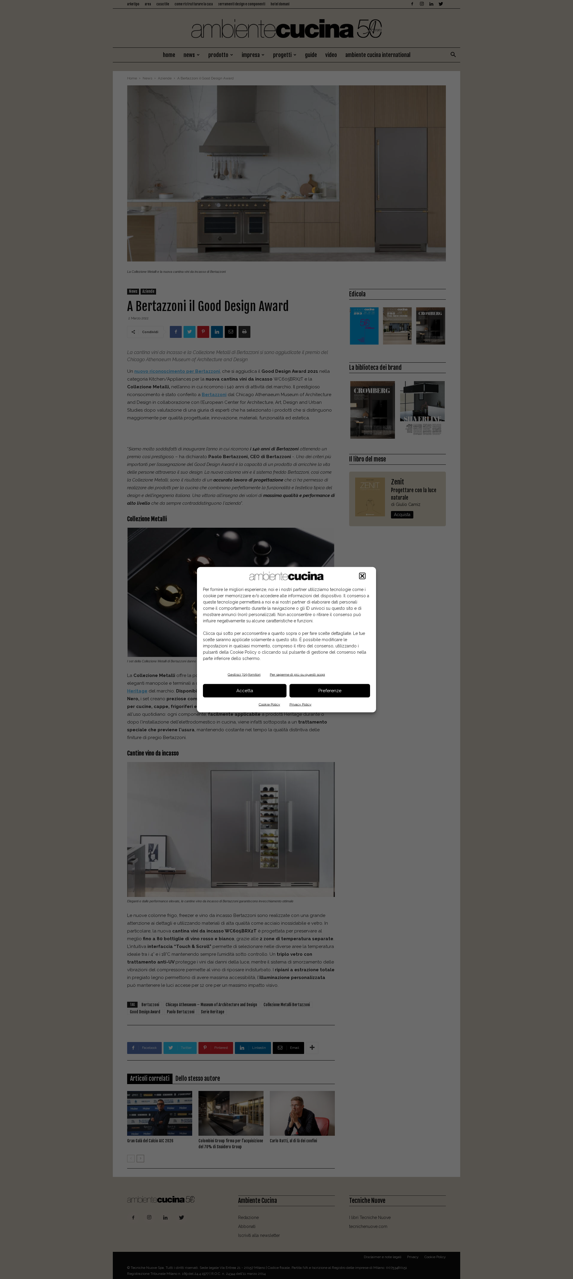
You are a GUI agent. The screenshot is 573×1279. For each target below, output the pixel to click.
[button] (362, 576)
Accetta (244, 690)
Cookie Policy (269, 704)
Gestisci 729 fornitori (244, 674)
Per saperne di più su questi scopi (297, 674)
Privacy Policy (300, 704)
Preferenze (329, 690)
